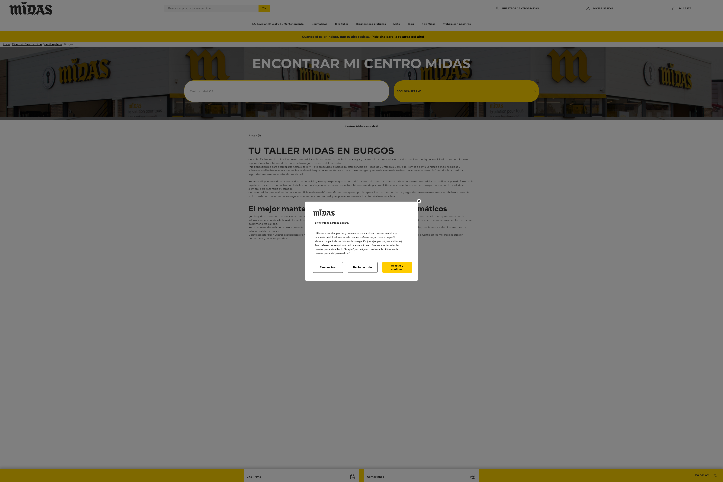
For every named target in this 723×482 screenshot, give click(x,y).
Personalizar (328, 267)
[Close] (419, 201)
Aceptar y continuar (397, 267)
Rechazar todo (362, 267)
